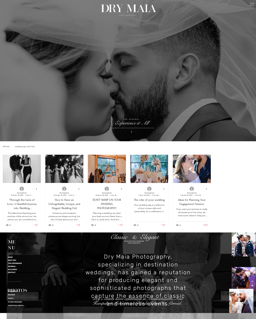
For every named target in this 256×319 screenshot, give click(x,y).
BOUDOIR (11, 295)
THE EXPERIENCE (15, 263)
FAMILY (11, 298)
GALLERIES (12, 269)
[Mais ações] (37, 189)
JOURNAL (12, 266)
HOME (10, 257)
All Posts (6, 146)
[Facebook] (252, 286)
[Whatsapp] (252, 281)
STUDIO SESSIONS (15, 302)
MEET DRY (12, 260)
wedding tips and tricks (25, 146)
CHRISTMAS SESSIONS (16, 305)
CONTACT (12, 272)
